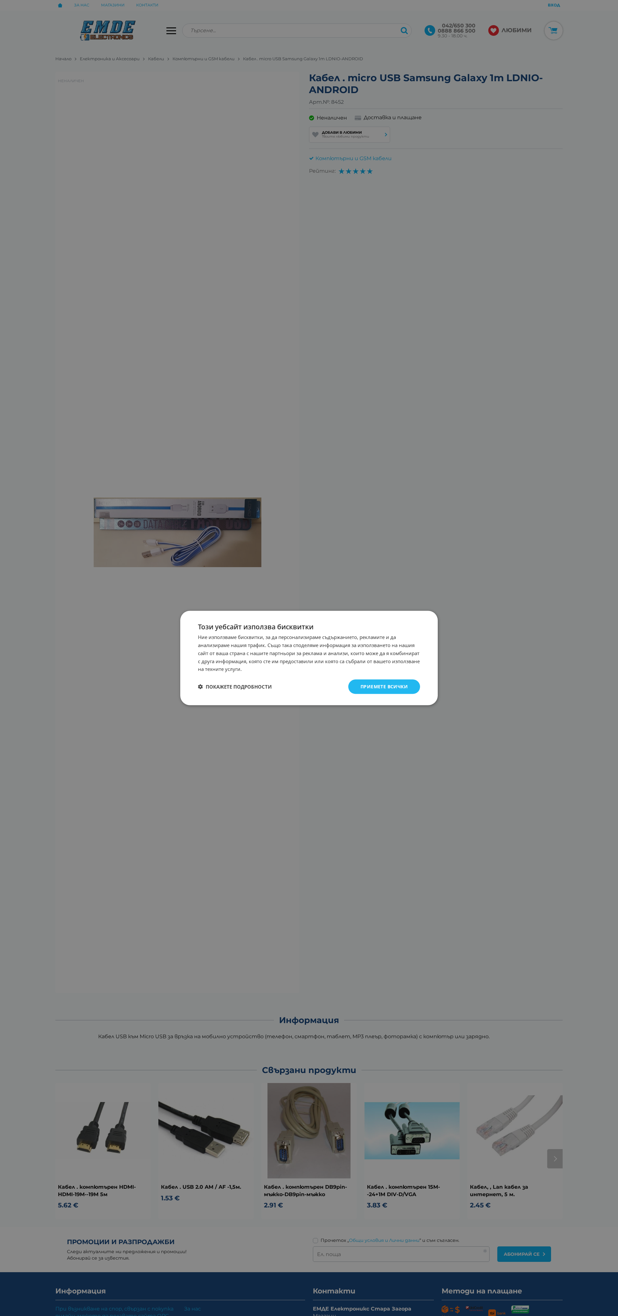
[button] (235, 686)
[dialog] (309, 658)
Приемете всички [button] (384, 686)
